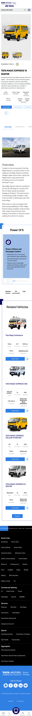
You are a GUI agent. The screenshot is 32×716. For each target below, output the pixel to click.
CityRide (10, 570)
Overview (8, 127)
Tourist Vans (15, 542)
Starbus (24, 564)
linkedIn (20, 685)
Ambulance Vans (20, 553)
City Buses (4, 542)
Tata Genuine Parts (7, 634)
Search (25, 9)
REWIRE (22, 597)
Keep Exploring (4, 528)
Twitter (16, 685)
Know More (15, 359)
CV (2, 591)
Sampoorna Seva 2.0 (7, 624)
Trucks (20, 591)
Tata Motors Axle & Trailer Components (13, 656)
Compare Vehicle (8, 292)
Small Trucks (10, 591)
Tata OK (13, 597)
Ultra (2, 570)
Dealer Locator (21, 528)
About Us (4, 564)
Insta (6, 685)
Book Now (28, 107)
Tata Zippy (23, 607)
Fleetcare (4, 607)
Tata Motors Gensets (7, 661)
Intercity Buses (5, 547)
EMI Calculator (16, 292)
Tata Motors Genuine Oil (8, 618)
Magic (18, 570)
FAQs (24, 291)
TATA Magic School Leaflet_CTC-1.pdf (6, 113)
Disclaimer (10, 701)
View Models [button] (17, 107)
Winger (26, 570)
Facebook (11, 685)
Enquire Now (6, 107)
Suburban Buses (6, 553)
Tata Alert (13, 607)
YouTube (25, 685)
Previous (5, 281)
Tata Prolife (4, 640)
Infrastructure (14, 564)
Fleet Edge (4, 597)
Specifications (20, 127)
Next (10, 281)
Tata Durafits (16, 640)
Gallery (3, 575)
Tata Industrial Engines (8, 650)
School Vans (18, 547)
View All (17, 516)
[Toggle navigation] (29, 9)
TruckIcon (16, 710)
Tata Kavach (5, 613)
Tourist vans (20, 99)
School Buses (23, 559)
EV (14, 581)
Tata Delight (16, 613)
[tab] (8, 127)
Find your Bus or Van (13, 528)
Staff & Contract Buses (8, 559)
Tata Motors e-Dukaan (23, 634)
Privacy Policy (20, 701)
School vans (27, 99)
